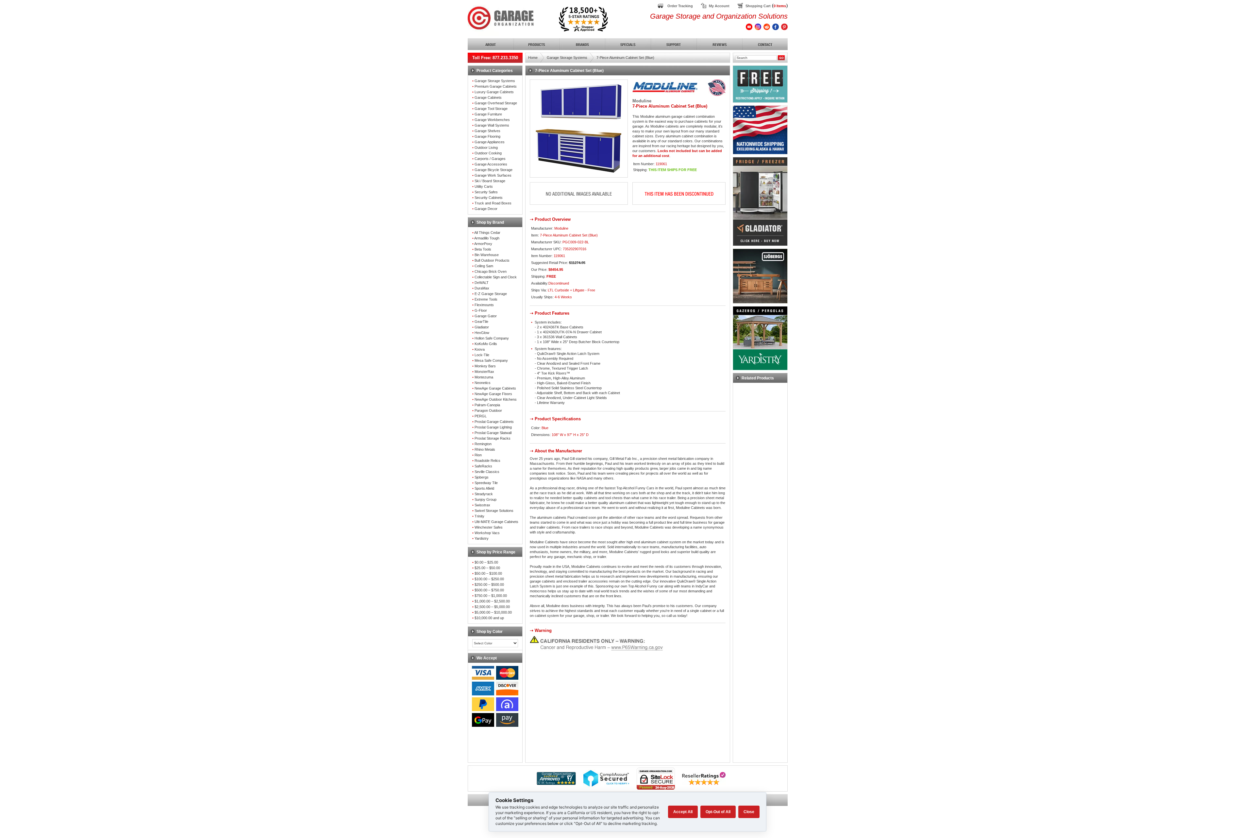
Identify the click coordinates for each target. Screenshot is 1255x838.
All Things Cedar (487, 233)
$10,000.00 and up (489, 618)
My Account (719, 6)
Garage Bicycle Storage (493, 170)
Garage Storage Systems (495, 81)
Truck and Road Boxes (493, 203)
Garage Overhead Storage (496, 103)
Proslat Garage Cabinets (494, 422)
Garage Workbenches (492, 120)
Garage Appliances (490, 142)
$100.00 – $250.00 (489, 579)
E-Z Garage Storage (491, 294)
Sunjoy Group (485, 499)
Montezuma (484, 377)
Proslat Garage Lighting (493, 427)
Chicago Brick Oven (491, 271)
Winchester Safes (489, 527)
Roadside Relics (487, 461)
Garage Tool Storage (491, 109)
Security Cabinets (489, 198)
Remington (483, 444)
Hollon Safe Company (492, 338)
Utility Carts (484, 186)
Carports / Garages (490, 159)
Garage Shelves (487, 131)
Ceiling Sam (484, 266)
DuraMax (482, 288)
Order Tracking (680, 6)
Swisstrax (482, 505)
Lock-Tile (482, 355)
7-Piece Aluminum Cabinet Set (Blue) (625, 58)
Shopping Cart (758, 6)
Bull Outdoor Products (492, 260)
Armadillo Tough (486, 238)
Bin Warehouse (487, 255)
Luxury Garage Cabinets (494, 92)
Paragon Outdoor (488, 410)
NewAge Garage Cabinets (495, 388)
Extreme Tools (486, 299)
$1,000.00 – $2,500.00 (492, 601)
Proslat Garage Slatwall (493, 433)
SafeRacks (483, 466)
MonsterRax (484, 372)
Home (533, 58)
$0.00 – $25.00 (486, 562)
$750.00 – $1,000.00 (491, 596)
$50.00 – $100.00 (488, 573)
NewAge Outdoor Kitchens (496, 399)
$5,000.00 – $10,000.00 (493, 612)
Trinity (479, 516)
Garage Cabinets (488, 97)
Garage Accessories (491, 164)
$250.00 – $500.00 (489, 584)
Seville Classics (487, 472)
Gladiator (482, 327)
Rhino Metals (485, 449)
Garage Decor (486, 209)
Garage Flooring (487, 136)
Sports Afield (484, 488)
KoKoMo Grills (486, 344)
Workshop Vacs (487, 533)
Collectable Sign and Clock (496, 277)
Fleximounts (484, 305)
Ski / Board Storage (490, 181)
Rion (478, 455)
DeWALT (482, 283)
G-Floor (481, 310)
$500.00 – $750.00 (489, 590)
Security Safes (486, 192)
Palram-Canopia (487, 405)
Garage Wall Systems (492, 125)
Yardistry (482, 538)
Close (749, 812)
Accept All (683, 812)
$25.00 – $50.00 (487, 568)
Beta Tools (483, 249)
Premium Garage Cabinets (496, 86)
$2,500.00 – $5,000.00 (492, 607)
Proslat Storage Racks (492, 438)
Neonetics (483, 383)
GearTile (481, 321)
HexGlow (482, 333)
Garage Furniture (488, 114)
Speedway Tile (486, 483)
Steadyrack (484, 494)
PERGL (481, 416)
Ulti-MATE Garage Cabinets (496, 522)
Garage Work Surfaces (493, 175)
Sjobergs (482, 477)
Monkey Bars (485, 366)
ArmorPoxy (483, 244)
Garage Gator (486, 316)
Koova (480, 349)
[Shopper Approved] (556, 783)
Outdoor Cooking (488, 153)
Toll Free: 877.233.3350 (495, 57)
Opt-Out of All (718, 812)
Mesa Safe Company (491, 360)
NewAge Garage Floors (493, 394)
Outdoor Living (486, 147)
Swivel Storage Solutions (494, 511)
